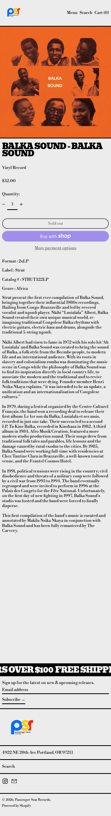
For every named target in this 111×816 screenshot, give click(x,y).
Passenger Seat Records (32, 800)
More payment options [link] (55, 248)
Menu (72, 12)
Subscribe (11, 699)
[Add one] (21, 204)
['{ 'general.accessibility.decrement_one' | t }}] (3, 204)
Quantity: (11, 194)
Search (8, 766)
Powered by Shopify (16, 806)
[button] (86, 12)
